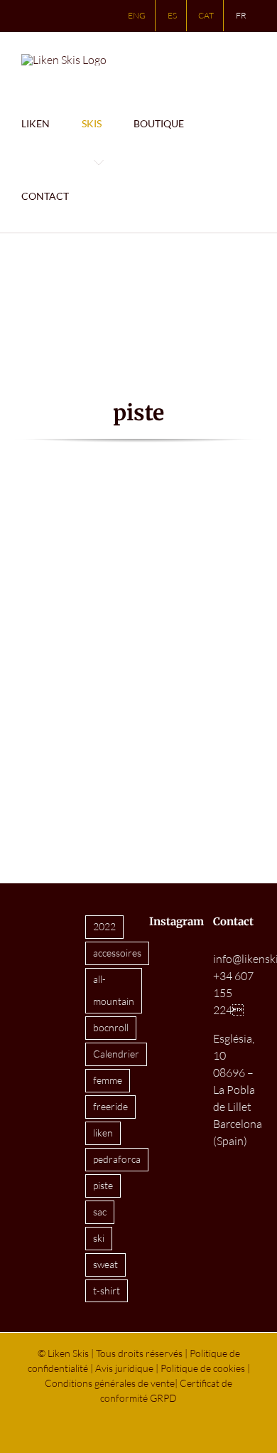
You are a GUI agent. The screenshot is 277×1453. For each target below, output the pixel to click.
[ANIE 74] (139, 499)
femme (107, 1080)
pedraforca (117, 1159)
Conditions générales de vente (110, 1383)
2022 (104, 926)
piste (103, 1185)
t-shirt (106, 1290)
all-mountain (113, 990)
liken (103, 1133)
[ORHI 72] (55, 499)
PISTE (55, 665)
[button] (122, 196)
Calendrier (116, 1054)
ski (98, 1238)
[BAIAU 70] (221, 499)
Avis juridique (124, 1368)
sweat (105, 1264)
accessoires (117, 953)
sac (100, 1211)
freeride (110, 1106)
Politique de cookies (203, 1368)
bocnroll (111, 1027)
